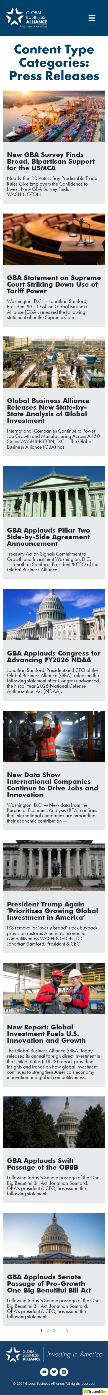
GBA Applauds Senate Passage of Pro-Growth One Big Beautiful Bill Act (49, 1283)
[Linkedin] (64, 1372)
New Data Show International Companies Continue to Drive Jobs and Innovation (52, 785)
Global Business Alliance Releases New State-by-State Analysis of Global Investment (48, 411)
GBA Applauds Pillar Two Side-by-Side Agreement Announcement (48, 537)
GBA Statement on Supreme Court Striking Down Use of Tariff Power (54, 284)
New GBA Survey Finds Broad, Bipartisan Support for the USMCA (51, 161)
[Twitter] (54, 1372)
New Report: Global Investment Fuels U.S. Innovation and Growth (46, 1033)
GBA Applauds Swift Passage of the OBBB (42, 1164)
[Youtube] (44, 1372)
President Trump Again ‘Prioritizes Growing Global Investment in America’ (52, 910)
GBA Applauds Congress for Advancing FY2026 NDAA (54, 656)
